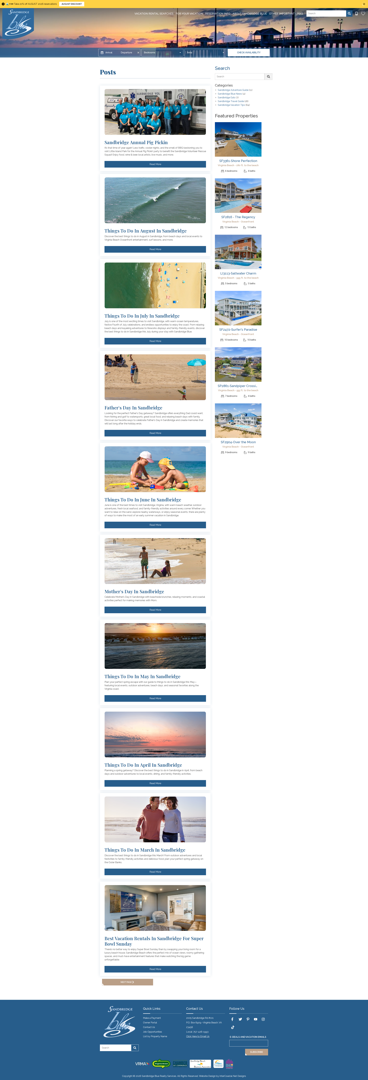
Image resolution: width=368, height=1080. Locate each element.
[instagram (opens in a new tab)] (263, 1019)
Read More (155, 164)
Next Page (126, 982)
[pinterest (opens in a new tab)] (248, 1019)
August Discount (72, 4)
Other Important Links (286, 13)
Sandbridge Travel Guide (231, 101)
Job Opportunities (152, 1031)
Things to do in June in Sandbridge (143, 499)
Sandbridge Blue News (230, 94)
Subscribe (256, 1052)
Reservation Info (217, 13)
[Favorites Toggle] (363, 13)
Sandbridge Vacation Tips (231, 105)
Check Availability (248, 52)
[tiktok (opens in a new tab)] (232, 1027)
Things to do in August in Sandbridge (146, 230)
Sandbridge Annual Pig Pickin (136, 142)
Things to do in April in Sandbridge (143, 765)
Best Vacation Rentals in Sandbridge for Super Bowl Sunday (154, 941)
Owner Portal (150, 1022)
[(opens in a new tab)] (238, 139)
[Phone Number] (356, 13)
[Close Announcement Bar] (364, 4)
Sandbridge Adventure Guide (233, 90)
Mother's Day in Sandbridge (134, 591)
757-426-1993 (200, 1031)
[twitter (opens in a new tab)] (240, 1019)
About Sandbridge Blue (250, 13)
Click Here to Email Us (197, 1036)
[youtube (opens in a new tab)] (255, 1019)
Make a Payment (152, 1018)
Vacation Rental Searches (154, 13)
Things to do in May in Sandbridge (142, 676)
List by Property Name (155, 1036)
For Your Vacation (189, 13)
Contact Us (149, 1027)
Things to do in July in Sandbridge (142, 315)
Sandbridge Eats (226, 97)
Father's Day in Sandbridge (133, 407)
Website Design (207, 1076)
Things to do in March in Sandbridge (145, 850)
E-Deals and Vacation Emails (248, 1037)
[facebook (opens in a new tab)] (232, 1019)
